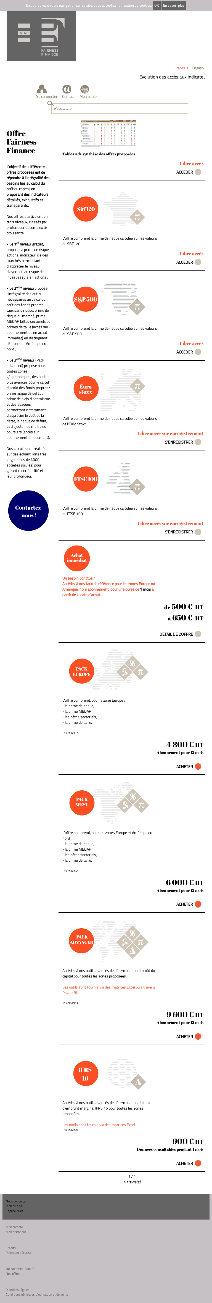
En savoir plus (173, 5)
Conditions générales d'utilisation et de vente (37, 1294)
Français (181, 68)
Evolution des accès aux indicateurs (169, 76)
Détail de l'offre (176, 634)
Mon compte (14, 1226)
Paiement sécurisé (18, 1252)
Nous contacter (16, 1201)
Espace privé (14, 1210)
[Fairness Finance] (41, 36)
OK (156, 5)
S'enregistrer (179, 442)
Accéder (184, 172)
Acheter (184, 766)
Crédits (11, 1247)
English (198, 68)
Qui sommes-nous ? (20, 1268)
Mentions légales (18, 1289)
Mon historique (16, 1231)
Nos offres (13, 1273)
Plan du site (14, 1205)
